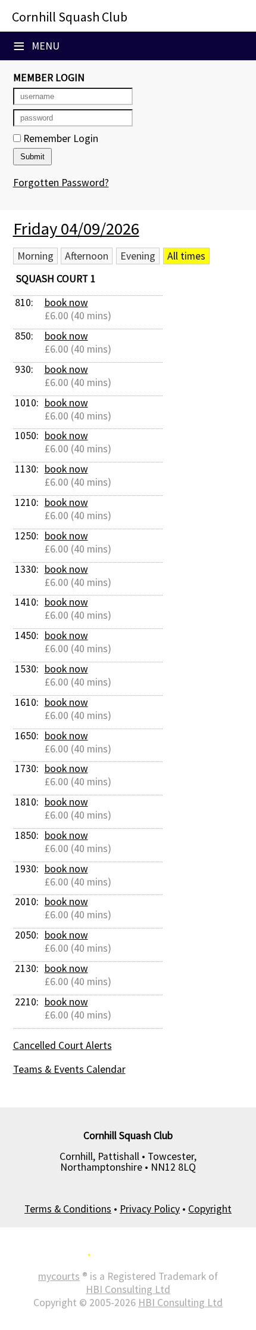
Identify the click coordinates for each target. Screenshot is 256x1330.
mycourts (59, 1276)
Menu (36, 46)
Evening (137, 256)
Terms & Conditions (67, 1208)
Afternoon (86, 256)
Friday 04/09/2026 (76, 228)
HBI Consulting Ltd (128, 1289)
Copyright (210, 1208)
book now (66, 302)
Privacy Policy (150, 1208)
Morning (35, 256)
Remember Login (59, 138)
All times (186, 256)
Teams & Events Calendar (69, 1069)
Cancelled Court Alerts (62, 1045)
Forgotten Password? (61, 182)
